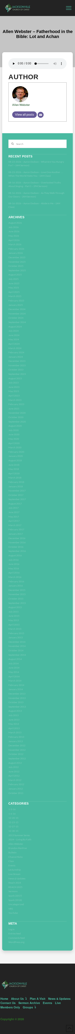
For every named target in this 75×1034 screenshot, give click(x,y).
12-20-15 (13, 817)
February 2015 (16, 633)
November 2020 (17, 412)
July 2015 (13, 611)
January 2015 (15, 637)
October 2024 (15, 317)
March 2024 (14, 348)
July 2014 (13, 663)
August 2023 (15, 378)
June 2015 (13, 615)
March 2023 (14, 399)
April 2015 (14, 624)
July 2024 (13, 330)
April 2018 (14, 473)
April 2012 (14, 775)
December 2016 (16, 538)
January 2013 (15, 741)
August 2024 (15, 326)
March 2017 (14, 525)
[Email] (41, 115)
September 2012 (17, 758)
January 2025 (15, 304)
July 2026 (13, 227)
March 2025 (14, 296)
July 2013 (13, 715)
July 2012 (13, 767)
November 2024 (17, 313)
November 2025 (17, 261)
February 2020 (16, 451)
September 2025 (17, 270)
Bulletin (12, 852)
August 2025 (15, 274)
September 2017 (17, 499)
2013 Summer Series (19, 835)
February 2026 (16, 248)
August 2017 (15, 503)
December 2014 (16, 641)
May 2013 (13, 723)
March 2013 (14, 732)
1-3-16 (12, 809)
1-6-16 (12, 813)
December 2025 (16, 257)
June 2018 (13, 464)
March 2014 (14, 680)
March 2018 (14, 477)
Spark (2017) (15, 895)
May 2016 (13, 568)
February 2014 (16, 685)
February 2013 (16, 736)
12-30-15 (13, 830)
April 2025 (14, 291)
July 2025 (13, 278)
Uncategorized (16, 904)
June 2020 (13, 434)
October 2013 (15, 702)
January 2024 (15, 356)
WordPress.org (16, 942)
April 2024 (14, 343)
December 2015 (16, 590)
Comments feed (16, 937)
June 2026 (13, 231)
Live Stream (14, 874)
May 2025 (13, 287)
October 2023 (15, 369)
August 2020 (15, 425)
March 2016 (14, 577)
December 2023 (16, 360)
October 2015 (15, 598)
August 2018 (15, 460)
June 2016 (13, 564)
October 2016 (15, 546)
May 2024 (13, 339)
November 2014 (17, 646)
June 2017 (13, 512)
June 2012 (13, 771)
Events (11, 865)
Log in (11, 929)
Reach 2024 (14, 882)
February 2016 (16, 581)
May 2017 (13, 516)
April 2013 (14, 728)
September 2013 (17, 706)
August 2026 (15, 222)
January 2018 (15, 486)
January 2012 (15, 788)
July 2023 (13, 382)
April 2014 (14, 676)
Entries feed (14, 933)
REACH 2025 (15, 887)
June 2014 (13, 667)
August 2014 (15, 659)
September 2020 (17, 421)
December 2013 (16, 693)
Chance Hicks (15, 856)
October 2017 (15, 494)
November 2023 (17, 365)
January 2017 (15, 533)
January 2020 (15, 455)
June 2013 (13, 719)
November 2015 (17, 594)
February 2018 (16, 481)
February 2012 (16, 784)
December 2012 (16, 745)
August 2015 (15, 607)
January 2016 (15, 585)
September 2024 (17, 322)
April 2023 (14, 395)
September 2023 (17, 373)
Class (11, 861)
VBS (10, 908)
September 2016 (17, 551)
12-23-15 (13, 822)
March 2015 (14, 628)
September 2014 (17, 654)
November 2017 (17, 490)
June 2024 (13, 335)
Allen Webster (21, 104)
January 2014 (15, 689)
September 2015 (17, 603)
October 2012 (15, 754)
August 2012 (15, 762)
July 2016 (13, 559)
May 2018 (13, 468)
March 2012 (14, 780)
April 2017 (14, 520)
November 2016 (17, 542)
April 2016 (14, 572)
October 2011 (15, 793)
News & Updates (16, 878)
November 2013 (17, 698)
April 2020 (14, 443)
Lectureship (14, 869)
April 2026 (14, 240)
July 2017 (13, 507)
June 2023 (13, 386)
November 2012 (17, 749)
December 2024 (16, 309)
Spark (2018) (15, 900)
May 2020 (13, 438)
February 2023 (16, 404)
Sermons (13, 891)
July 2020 (13, 430)
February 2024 (16, 352)
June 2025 (13, 283)
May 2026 (13, 235)
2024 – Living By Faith (19, 839)
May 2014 (13, 672)
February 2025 (16, 300)
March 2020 (14, 447)
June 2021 (13, 408)
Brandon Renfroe (17, 848)
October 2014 (15, 650)
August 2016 (15, 555)
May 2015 (13, 620)
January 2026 (15, 252)
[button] (68, 8)
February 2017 (16, 529)
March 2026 (14, 244)
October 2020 (15, 417)
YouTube (13, 912)
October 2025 (15, 265)
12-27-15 (13, 826)
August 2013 (15, 710)
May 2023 (13, 391)
